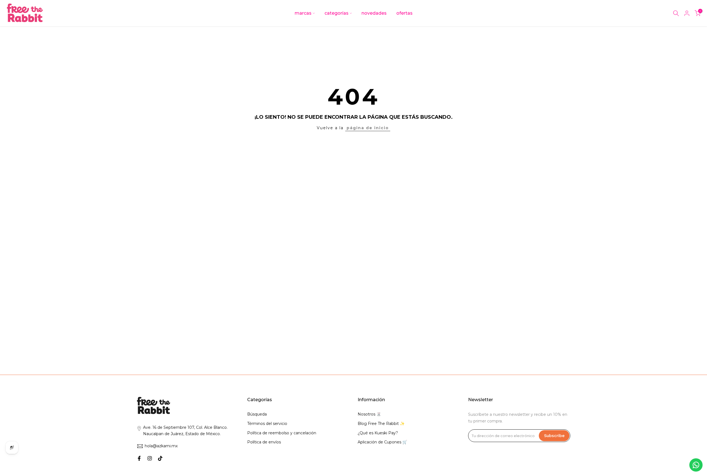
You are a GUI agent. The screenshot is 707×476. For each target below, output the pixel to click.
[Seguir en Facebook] (139, 458)
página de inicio (368, 127)
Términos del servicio (267, 423)
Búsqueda (257, 414)
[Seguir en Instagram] (149, 458)
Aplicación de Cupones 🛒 (382, 442)
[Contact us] (696, 465)
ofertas (404, 13)
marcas (303, 13)
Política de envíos (264, 442)
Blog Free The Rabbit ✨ (381, 423)
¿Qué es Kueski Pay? (378, 432)
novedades (374, 13)
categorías (337, 13)
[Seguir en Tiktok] (160, 458)
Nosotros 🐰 (369, 414)
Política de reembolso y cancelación (281, 432)
